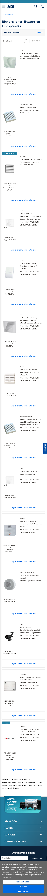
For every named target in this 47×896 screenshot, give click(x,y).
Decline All (23, 891)
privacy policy (19, 867)
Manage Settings (24, 882)
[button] (45, 448)
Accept (23, 886)
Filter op (25, 41)
